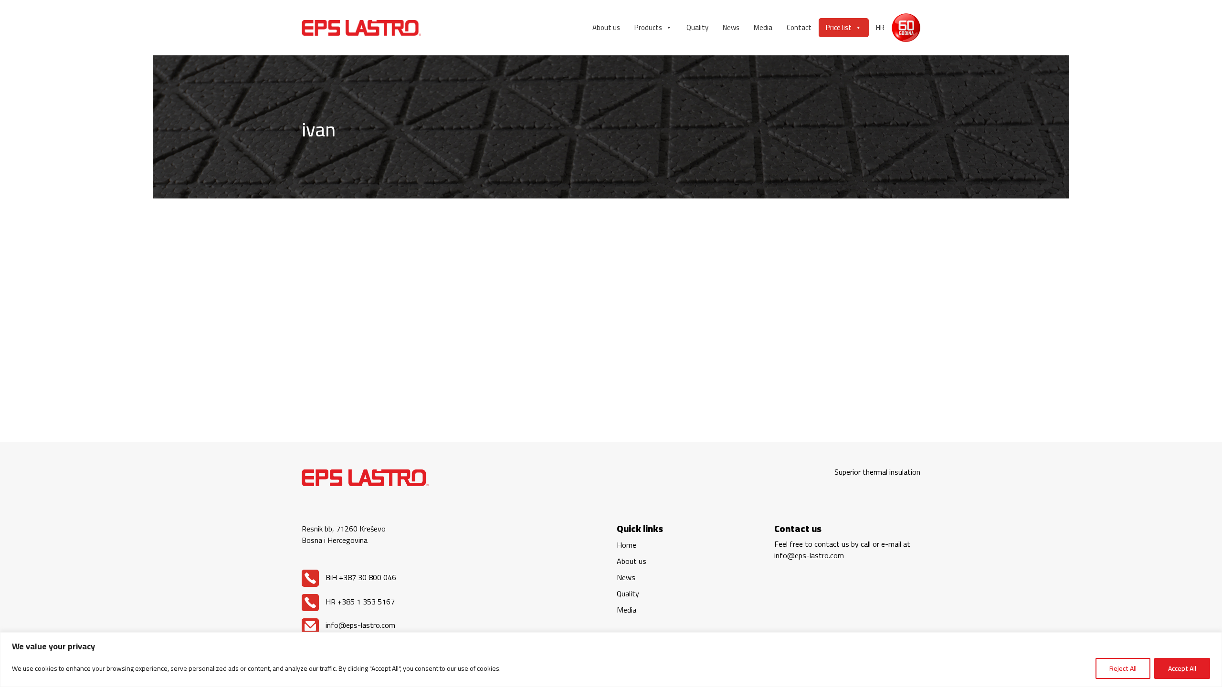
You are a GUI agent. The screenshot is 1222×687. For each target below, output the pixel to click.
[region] (611, 659)
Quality (697, 27)
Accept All (1182, 668)
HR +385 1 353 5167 (359, 601)
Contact (799, 27)
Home (626, 545)
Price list (839, 27)
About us (606, 27)
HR (880, 27)
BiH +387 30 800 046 (360, 577)
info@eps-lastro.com (359, 625)
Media (763, 27)
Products (648, 27)
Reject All (1123, 668)
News (731, 27)
